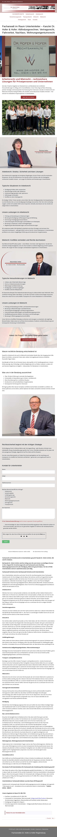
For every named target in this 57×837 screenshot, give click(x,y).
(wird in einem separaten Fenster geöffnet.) (23, 521)
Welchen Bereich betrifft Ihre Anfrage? (12, 489)
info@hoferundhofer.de (17, 1)
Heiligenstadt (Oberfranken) (38, 798)
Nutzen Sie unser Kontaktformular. (15, 813)
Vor (53, 818)
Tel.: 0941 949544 (6, 1)
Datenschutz (45, 829)
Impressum (38, 829)
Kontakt (33, 829)
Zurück (49, 818)
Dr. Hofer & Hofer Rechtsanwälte (22, 829)
